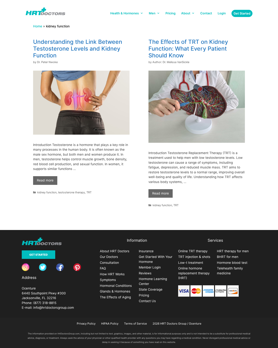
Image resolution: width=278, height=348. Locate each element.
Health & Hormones (124, 13)
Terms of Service (135, 323)
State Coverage (150, 289)
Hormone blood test (232, 263)
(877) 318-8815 (44, 303)
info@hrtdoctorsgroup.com (53, 307)
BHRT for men (227, 257)
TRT (89, 192)
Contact (206, 13)
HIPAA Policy (109, 323)
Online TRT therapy (192, 251)
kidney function (47, 192)
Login (222, 13)
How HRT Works (112, 274)
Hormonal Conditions (116, 286)
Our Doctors (109, 257)
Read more (45, 180)
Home (37, 26)
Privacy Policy (86, 323)
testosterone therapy (71, 192)
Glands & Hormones (115, 291)
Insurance (146, 251)
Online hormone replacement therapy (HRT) (194, 273)
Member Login (150, 267)
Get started (242, 13)
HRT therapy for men (233, 251)
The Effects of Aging (115, 297)
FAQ (103, 268)
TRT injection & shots (194, 257)
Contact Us (147, 301)
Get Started (38, 254)
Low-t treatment (190, 263)
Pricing (170, 13)
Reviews (145, 273)
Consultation (109, 263)
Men (152, 13)
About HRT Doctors (114, 251)
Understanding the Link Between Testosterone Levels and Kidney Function (77, 48)
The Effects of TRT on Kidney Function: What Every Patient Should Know (188, 48)
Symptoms (108, 280)
